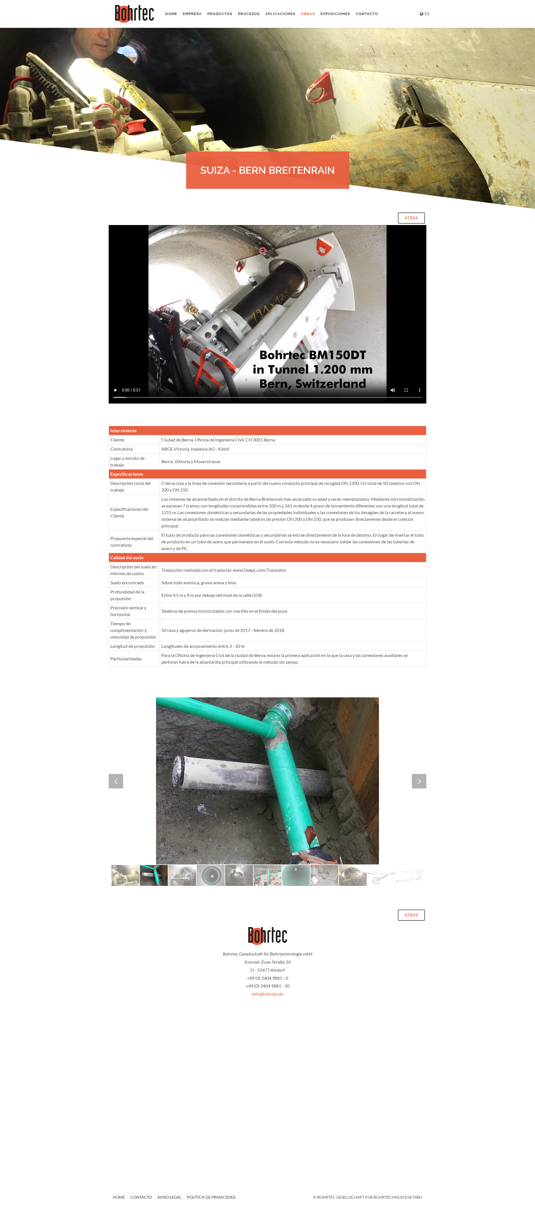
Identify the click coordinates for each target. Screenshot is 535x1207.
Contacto (367, 14)
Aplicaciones (280, 14)
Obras (308, 14)
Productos (219, 14)
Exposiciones (335, 14)
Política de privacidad (211, 1197)
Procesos (249, 14)
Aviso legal (169, 1197)
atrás (411, 218)
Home (171, 14)
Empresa (192, 14)
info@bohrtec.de (267, 993)
